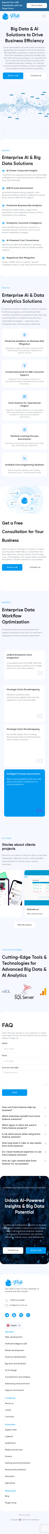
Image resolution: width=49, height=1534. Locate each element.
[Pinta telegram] (7, 1315)
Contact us (36, 76)
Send (14, 1093)
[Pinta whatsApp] (28, 1315)
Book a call (13, 76)
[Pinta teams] (14, 1315)
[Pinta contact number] (21, 1315)
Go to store (36, 6)
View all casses (24, 925)
